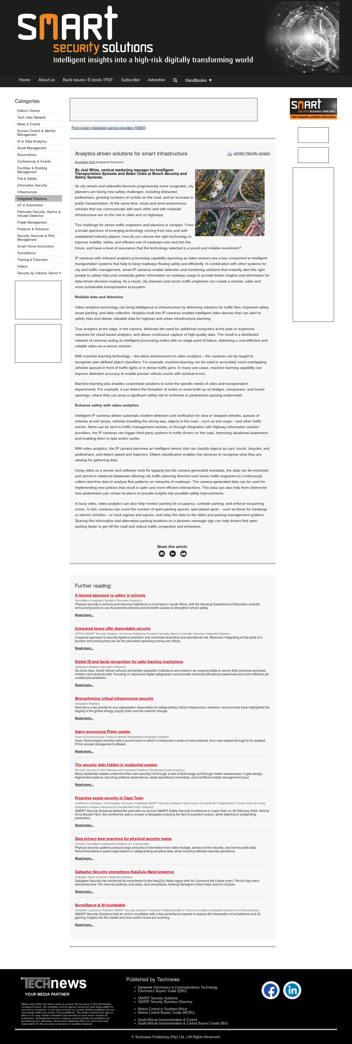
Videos (22, 266)
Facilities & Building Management (32, 169)
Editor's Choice (28, 110)
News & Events (28, 123)
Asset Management (31, 147)
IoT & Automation (30, 204)
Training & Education (32, 259)
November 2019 (85, 162)
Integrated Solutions (32, 198)
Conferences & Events (34, 161)
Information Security (32, 185)
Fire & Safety (27, 178)
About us (46, 80)
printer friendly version (251, 153)
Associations (27, 154)
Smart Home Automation (36, 246)
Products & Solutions (33, 228)
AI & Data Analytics (32, 141)
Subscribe (130, 80)
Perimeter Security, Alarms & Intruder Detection (39, 213)
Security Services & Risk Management (36, 237)
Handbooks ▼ (199, 80)
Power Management (32, 222)
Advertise (156, 80)
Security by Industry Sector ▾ (39, 272)
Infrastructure (27, 191)
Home (24, 80)
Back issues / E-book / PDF (88, 80)
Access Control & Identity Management (36, 132)
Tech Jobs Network (31, 117)
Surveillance (26, 252)
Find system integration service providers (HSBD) (109, 127)
